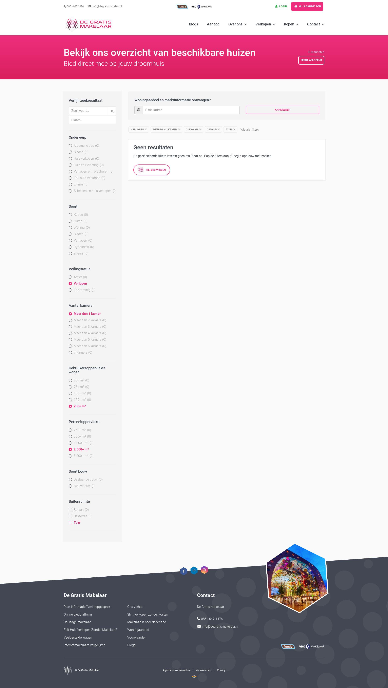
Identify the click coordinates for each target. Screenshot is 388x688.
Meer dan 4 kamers (89, 333)
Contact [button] (313, 24)
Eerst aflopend (311, 60)
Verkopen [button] (263, 24)
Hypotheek (83, 247)
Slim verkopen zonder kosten (147, 614)
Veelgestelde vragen (78, 637)
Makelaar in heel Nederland (146, 622)
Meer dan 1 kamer (87, 314)
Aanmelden (282, 109)
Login (283, 6)
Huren (80, 221)
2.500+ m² (81, 449)
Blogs (193, 24)
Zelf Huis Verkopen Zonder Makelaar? (90, 630)
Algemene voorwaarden (176, 670)
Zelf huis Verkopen (89, 178)
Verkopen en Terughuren (93, 171)
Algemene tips (86, 146)
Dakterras (82, 516)
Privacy (221, 670)
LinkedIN (194, 570)
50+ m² (81, 380)
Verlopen (80, 283)
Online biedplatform (78, 614)
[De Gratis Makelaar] (89, 24)
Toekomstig (84, 290)
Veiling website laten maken (194, 676)
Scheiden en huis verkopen (95, 191)
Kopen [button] (289, 24)
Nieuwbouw (84, 486)
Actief (80, 277)
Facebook (184, 571)
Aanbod (213, 24)
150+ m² (82, 400)
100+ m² (82, 393)
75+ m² (81, 387)
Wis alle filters (249, 129)
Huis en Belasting (88, 165)
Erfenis (81, 184)
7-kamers (82, 352)
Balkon (81, 510)
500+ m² (82, 436)
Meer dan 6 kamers (89, 346)
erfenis (80, 253)
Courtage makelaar (77, 622)
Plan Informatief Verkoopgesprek (87, 607)
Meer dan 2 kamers (89, 320)
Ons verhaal (135, 607)
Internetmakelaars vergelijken (84, 645)
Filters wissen (156, 169)
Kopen (80, 215)
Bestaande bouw (88, 479)
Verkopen (82, 240)
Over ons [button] (235, 24)
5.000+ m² (83, 456)
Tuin (77, 523)
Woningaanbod (138, 630)
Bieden (81, 152)
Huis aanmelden (309, 6)
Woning (81, 227)
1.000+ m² (83, 443)
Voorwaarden (136, 637)
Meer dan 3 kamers (89, 327)
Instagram (204, 569)
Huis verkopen (86, 158)
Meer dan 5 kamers (89, 339)
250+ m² (80, 406)
